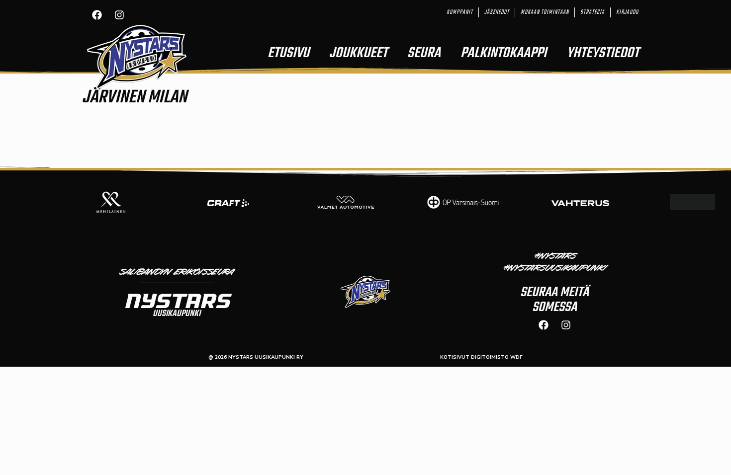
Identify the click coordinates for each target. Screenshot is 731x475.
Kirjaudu (627, 12)
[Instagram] (119, 15)
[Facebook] (97, 15)
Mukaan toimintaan (545, 12)
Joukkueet (358, 53)
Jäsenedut (496, 12)
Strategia (592, 12)
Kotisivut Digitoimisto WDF (481, 357)
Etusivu (288, 53)
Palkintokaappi (503, 53)
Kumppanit (460, 12)
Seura (424, 53)
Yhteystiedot (602, 53)
